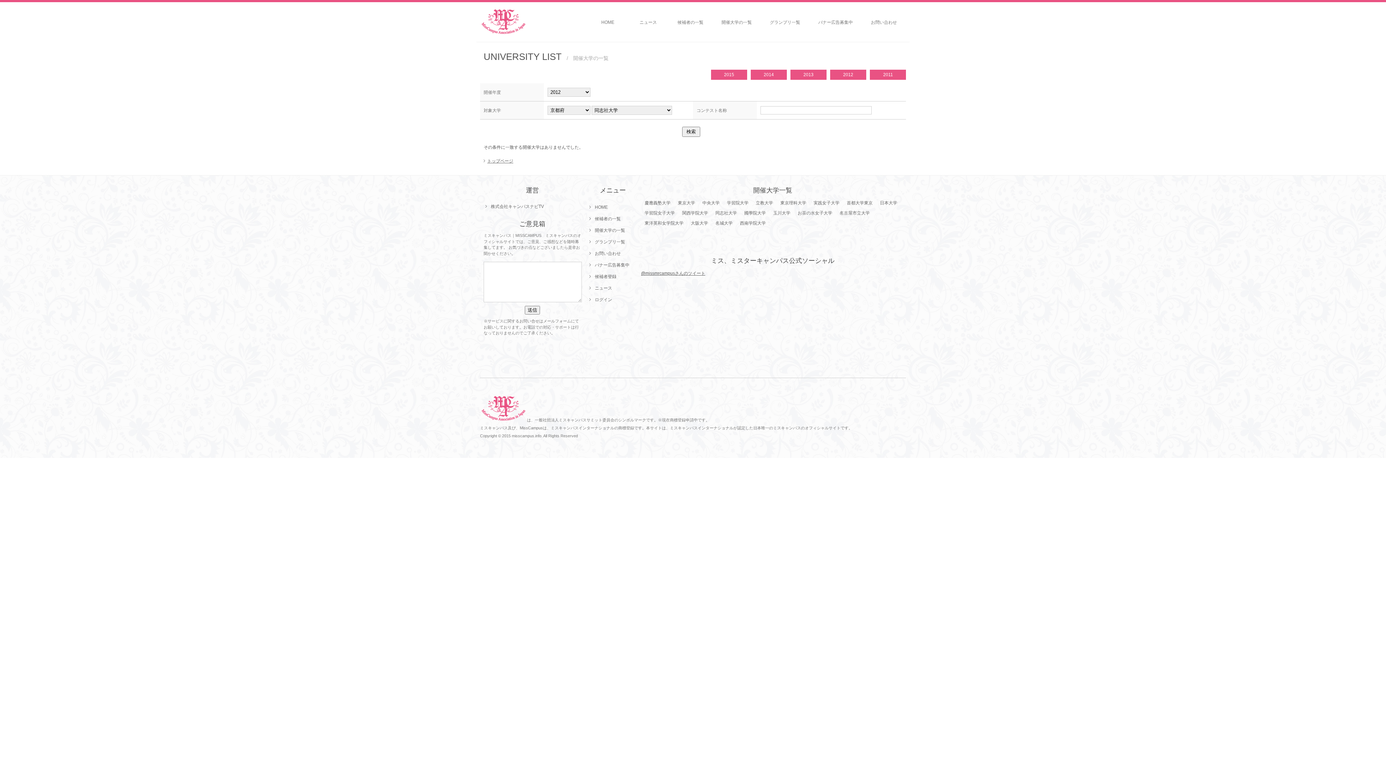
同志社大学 (726, 213)
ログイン (603, 299)
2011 (888, 74)
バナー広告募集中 (835, 22)
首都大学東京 (860, 202)
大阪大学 (699, 223)
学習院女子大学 (660, 213)
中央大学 (711, 202)
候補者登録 (605, 276)
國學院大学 (755, 213)
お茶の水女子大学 (815, 213)
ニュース (648, 22)
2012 (848, 74)
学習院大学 (738, 202)
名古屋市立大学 (855, 213)
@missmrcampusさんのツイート (673, 273)
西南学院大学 (753, 223)
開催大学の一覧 (737, 22)
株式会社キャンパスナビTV (517, 206)
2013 (808, 74)
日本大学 (888, 202)
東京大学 (686, 202)
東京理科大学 (793, 202)
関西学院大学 (695, 213)
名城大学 (724, 223)
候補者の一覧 (690, 22)
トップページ (500, 161)
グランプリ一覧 (785, 22)
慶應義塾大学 (658, 202)
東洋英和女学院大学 (664, 223)
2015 (729, 74)
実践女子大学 (827, 202)
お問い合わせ (884, 22)
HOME (607, 22)
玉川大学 (781, 213)
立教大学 (764, 202)
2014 (769, 74)
